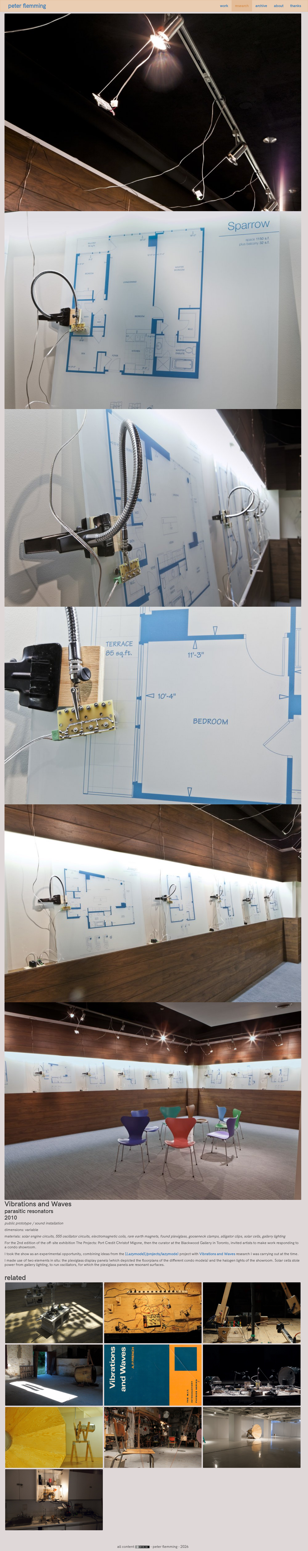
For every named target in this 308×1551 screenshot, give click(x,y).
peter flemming (27, 5)
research (242, 5)
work (224, 5)
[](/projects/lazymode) (152, 1253)
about (278, 5)
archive (261, 5)
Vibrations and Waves (217, 1253)
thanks (295, 5)
